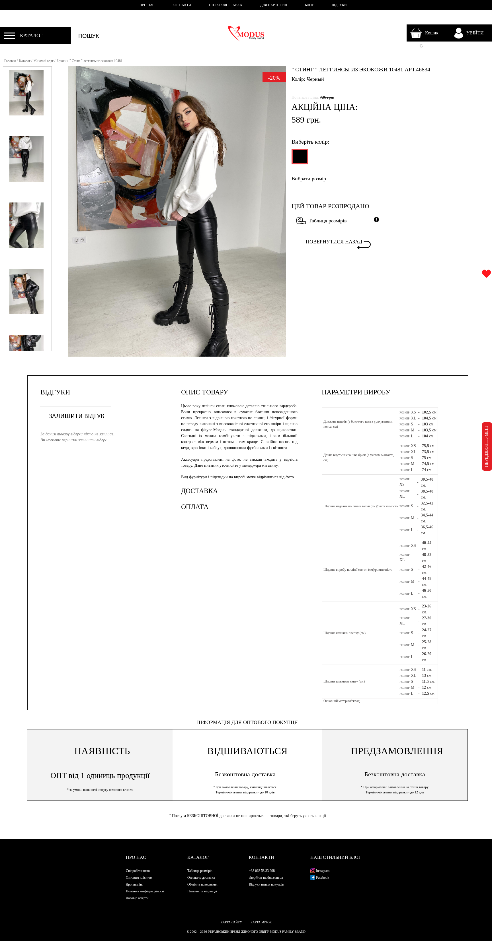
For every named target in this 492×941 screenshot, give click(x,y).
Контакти (261, 857)
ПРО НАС (147, 5)
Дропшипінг (134, 884)
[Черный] (299, 159)
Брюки (61, 61)
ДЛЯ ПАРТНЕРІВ (273, 5)
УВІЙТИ (475, 32)
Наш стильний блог (335, 857)
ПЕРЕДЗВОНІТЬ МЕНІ (486, 446)
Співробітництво (138, 871)
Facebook (322, 878)
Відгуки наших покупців (266, 884)
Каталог (24, 61)
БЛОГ (309, 5)
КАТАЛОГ (31, 35)
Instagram (322, 871)
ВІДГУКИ (339, 5)
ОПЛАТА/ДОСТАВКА (225, 5)
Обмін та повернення (202, 884)
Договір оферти (137, 898)
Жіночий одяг (44, 61)
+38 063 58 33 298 (262, 871)
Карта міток (261, 922)
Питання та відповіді (202, 891)
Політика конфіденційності (145, 891)
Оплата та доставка (201, 878)
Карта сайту (231, 922)
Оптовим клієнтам (139, 878)
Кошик (431, 32)
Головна (10, 61)
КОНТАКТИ (182, 5)
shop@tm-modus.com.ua (266, 878)
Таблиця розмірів (328, 221)
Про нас (136, 857)
